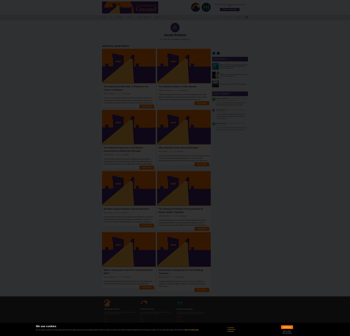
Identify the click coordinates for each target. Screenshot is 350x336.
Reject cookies (287, 331)
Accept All (287, 327)
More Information (287, 333)
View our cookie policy (192, 330)
